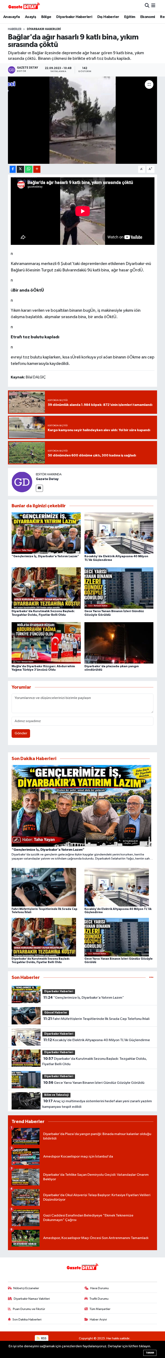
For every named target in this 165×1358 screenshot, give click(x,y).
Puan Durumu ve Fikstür (29, 1309)
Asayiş (30, 17)
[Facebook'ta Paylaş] (13, 169)
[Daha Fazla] (36, 169)
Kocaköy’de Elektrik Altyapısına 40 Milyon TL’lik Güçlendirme (96, 1040)
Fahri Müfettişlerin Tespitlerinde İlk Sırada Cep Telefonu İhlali (96, 1019)
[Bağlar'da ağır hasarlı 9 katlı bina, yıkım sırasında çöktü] (82, 120)
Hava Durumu (99, 1288)
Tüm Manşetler (99, 1309)
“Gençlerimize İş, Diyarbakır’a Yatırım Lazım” (45, 556)
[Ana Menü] (153, 6)
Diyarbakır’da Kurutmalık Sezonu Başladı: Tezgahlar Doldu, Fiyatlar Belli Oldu (94, 1061)
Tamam (150, 1353)
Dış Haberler (108, 17)
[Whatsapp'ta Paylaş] (28, 169)
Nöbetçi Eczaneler (26, 1288)
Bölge (46, 17)
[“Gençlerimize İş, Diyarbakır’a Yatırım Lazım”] (46, 533)
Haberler (14, 29)
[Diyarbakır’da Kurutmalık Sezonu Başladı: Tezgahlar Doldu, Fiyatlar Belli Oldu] (46, 588)
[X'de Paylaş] (20, 169)
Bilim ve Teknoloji (56, 1095)
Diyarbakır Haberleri (74, 17)
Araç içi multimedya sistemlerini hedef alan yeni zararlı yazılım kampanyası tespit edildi (97, 1104)
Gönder (21, 733)
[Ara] (147, 6)
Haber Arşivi (98, 1319)
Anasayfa (11, 17)
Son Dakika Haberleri (26, 1319)
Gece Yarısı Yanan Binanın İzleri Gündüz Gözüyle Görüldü (93, 1083)
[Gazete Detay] (22, 482)
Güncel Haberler (55, 1012)
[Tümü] (151, 977)
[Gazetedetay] (24, 6)
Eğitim (129, 17)
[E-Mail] (39, 488)
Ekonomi (147, 17)
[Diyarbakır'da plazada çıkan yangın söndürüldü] (119, 643)
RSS (43, 1338)
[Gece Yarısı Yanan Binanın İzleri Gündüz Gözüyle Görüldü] (119, 588)
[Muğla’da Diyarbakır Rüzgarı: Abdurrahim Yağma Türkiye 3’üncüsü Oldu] (46, 643)
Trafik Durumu (98, 1298)
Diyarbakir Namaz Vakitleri (32, 1298)
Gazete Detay (47, 479)
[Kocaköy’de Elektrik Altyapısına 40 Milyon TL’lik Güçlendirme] (119, 533)
